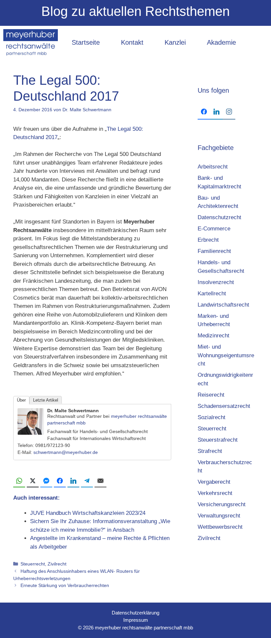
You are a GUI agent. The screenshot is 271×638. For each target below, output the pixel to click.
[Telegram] (87, 481)
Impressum (135, 620)
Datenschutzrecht (219, 217)
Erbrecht (208, 240)
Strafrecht (210, 451)
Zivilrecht (57, 563)
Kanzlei (175, 42)
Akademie (221, 42)
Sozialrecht (211, 417)
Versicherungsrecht (222, 504)
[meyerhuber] (30, 42)
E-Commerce (214, 228)
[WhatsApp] (19, 481)
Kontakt (132, 42)
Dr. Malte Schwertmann (73, 410)
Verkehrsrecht (215, 493)
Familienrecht (214, 251)
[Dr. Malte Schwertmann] (31, 433)
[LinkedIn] (73, 481)
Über (21, 400)
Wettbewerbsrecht (220, 527)
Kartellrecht (212, 293)
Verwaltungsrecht (219, 516)
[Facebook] (60, 481)
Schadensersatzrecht (224, 406)
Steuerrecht (32, 563)
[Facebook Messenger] (46, 481)
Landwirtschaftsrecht (223, 305)
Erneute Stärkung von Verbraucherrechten (64, 585)
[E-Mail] (100, 481)
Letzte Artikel (45, 400)
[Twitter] (33, 481)
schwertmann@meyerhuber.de (65, 452)
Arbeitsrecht (213, 167)
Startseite (86, 42)
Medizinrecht (213, 335)
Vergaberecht (214, 482)
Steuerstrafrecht (218, 440)
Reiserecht (211, 395)
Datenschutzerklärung (135, 612)
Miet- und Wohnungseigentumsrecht (226, 355)
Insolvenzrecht (216, 282)
